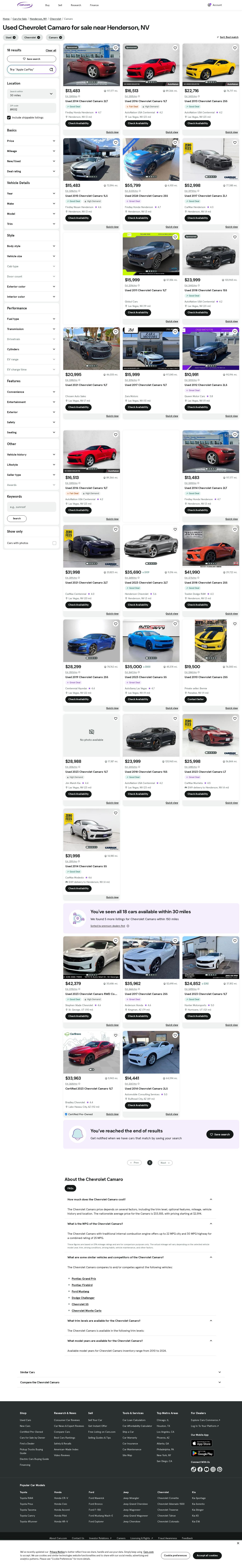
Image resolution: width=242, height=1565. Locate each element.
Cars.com (148, 1551)
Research (76, 5)
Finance (94, 5)
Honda (57, 1492)
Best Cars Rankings (64, 1437)
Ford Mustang (80, 1291)
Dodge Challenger (83, 1297)
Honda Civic (60, 1504)
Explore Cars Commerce (204, 1420)
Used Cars (25, 1420)
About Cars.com (58, 1538)
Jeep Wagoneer (131, 1509)
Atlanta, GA (163, 1443)
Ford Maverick (96, 1498)
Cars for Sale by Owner (32, 1437)
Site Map (127, 1455)
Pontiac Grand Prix (84, 1278)
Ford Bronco (96, 1504)
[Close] (238, 1543)
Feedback (187, 1538)
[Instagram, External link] (213, 1469)
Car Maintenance (132, 1449)
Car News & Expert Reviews (69, 1426)
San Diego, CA (164, 1461)
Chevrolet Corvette (168, 1498)
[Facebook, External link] (200, 1469)
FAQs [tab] (70, 1188)
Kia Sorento (198, 1504)
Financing (25, 1464)
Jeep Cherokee (131, 1521)
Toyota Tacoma (28, 1509)
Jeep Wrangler (131, 1498)
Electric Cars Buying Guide (34, 1459)
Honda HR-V (61, 1521)
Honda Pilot (60, 1515)
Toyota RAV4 (26, 1498)
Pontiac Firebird (82, 1285)
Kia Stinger (198, 1509)
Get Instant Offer (97, 1426)
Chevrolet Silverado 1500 (170, 1504)
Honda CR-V (61, 1498)
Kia (194, 1492)
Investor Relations (99, 1538)
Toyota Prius (26, 1504)
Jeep (126, 1492)
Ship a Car (128, 1431)
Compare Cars (62, 1431)
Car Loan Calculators (134, 1420)
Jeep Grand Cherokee (135, 1504)
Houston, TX (163, 1426)
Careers (121, 1538)
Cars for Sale (20, 18)
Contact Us (78, 1538)
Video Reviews (62, 1455)
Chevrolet (55, 18)
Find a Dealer (27, 1443)
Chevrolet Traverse (167, 1509)
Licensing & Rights (140, 1538)
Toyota (23, 1492)
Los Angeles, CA (165, 1431)
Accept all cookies (207, 1555)
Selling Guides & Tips (99, 1437)
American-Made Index (66, 1449)
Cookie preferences (175, 1555)
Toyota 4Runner (28, 1521)
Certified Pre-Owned (31, 1431)
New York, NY (164, 1455)
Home (6, 18)
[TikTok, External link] (193, 1469)
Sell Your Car (95, 1420)
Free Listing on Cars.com (102, 1431)
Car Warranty (130, 1437)
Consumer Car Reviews (67, 1420)
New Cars (25, 1426)
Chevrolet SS (80, 1304)
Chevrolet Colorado (168, 1521)
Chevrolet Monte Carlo (87, 1310)
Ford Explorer (96, 1521)
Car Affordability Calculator (137, 1426)
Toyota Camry (27, 1515)
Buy (47, 5)
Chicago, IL (163, 1420)
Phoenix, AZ (163, 1437)
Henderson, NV (38, 18)
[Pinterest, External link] (219, 1469)
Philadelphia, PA (165, 1449)
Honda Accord (62, 1509)
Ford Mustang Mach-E (101, 1515)
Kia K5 (195, 1515)
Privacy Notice (57, 1551)
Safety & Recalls (62, 1443)
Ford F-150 (95, 1509)
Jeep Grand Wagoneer (135, 1515)
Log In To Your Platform (203, 1426)
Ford (91, 1492)
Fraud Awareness (167, 1538)
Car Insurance (130, 1443)
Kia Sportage (199, 1498)
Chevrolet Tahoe (166, 1515)
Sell (60, 5)
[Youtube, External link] (206, 1469)
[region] (121, 1552)
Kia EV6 (196, 1521)
